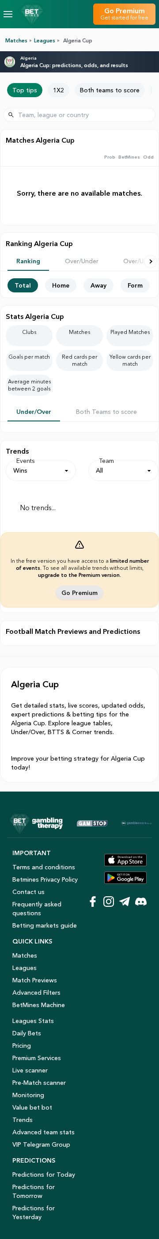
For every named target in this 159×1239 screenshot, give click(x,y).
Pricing (21, 1046)
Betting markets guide (44, 925)
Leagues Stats (33, 1021)
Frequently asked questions (36, 908)
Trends (22, 1120)
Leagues (44, 40)
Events (25, 461)
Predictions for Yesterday (33, 1212)
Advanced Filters (36, 993)
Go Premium (79, 593)
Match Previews (34, 980)
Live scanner (30, 1070)
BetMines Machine (38, 1005)
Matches (16, 40)
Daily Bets (26, 1033)
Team (106, 461)
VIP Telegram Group (41, 1144)
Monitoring (28, 1095)
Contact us (28, 892)
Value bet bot (32, 1107)
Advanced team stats (43, 1132)
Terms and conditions (43, 867)
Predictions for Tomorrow (33, 1191)
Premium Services (36, 1058)
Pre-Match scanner (39, 1083)
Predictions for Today (43, 1174)
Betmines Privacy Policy (45, 879)
